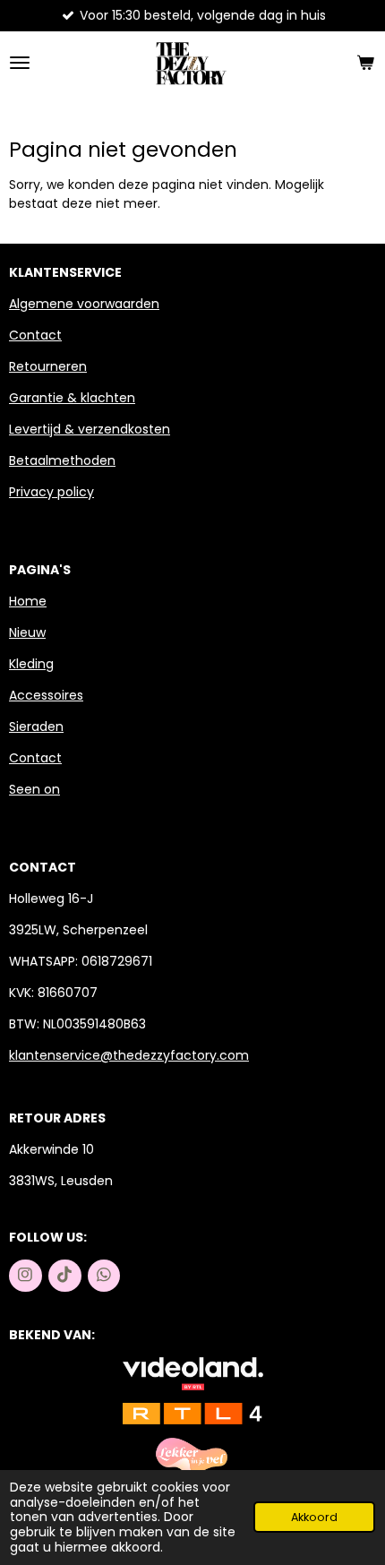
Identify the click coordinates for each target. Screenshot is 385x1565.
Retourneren (48, 366)
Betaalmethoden (62, 460)
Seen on (34, 789)
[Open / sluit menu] (19, 62)
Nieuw (27, 632)
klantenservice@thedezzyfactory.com (129, 1055)
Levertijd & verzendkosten (89, 429)
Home (28, 601)
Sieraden (36, 726)
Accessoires (46, 695)
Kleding (31, 664)
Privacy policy (51, 492)
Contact (35, 335)
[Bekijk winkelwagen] (365, 62)
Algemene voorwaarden (84, 304)
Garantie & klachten (72, 398)
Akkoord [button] (314, 1517)
